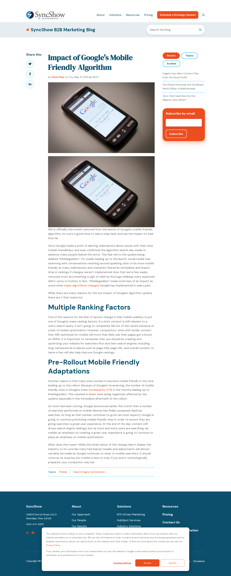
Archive (171, 63)
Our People (79, 520)
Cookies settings (122, 563)
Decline (172, 563)
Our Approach (81, 514)
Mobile (63, 472)
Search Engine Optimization (89, 472)
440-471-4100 (167, 4)
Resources (133, 15)
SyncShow (34, 506)
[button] (203, 14)
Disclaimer (199, 561)
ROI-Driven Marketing (131, 514)
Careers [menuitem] (185, 4)
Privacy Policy (53, 545)
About (100, 15)
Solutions (115, 15)
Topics (189, 55)
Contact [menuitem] (200, 4)
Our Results (79, 526)
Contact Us (171, 522)
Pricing (148, 15)
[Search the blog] (200, 29)
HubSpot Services (128, 520)
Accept (147, 563)
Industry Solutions (129, 526)
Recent (171, 55)
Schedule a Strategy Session (178, 14)
